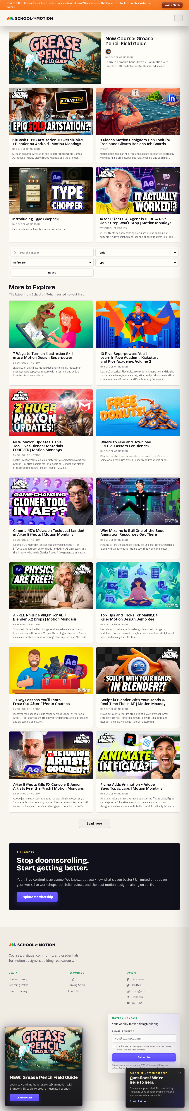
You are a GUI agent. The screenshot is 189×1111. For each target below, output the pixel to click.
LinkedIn (137, 997)
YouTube (137, 1003)
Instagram (138, 991)
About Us (73, 991)
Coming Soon (76, 985)
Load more (94, 823)
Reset (52, 272)
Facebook (138, 979)
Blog (71, 979)
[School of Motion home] (29, 18)
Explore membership (37, 897)
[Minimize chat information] (180, 1073)
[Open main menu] (178, 18)
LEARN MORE (172, 4)
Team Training (18, 991)
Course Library (18, 979)
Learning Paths (18, 985)
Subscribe (144, 1057)
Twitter (136, 985)
